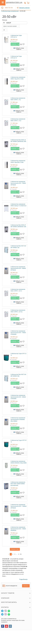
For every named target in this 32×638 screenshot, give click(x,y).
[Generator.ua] (14, 3)
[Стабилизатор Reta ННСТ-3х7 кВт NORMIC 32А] (6, 249)
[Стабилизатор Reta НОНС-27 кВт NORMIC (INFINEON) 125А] (6, 228)
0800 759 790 (9, 8)
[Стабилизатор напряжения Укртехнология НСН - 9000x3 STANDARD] (6, 399)
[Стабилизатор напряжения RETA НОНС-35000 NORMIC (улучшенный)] (6, 486)
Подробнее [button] (22, 579)
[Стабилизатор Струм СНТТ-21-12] (6, 357)
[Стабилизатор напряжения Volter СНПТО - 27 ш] (6, 122)
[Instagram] (10, 626)
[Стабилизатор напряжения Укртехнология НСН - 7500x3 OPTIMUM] (6, 185)
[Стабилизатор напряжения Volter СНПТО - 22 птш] (6, 314)
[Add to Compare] (21, 44)
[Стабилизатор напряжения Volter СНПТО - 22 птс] (6, 293)
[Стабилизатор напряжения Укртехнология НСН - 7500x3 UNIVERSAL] (6, 531)
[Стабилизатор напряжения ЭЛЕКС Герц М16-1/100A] (6, 81)
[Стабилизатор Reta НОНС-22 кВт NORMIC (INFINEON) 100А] (6, 143)
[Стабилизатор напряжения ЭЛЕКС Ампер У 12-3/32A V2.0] (6, 208)
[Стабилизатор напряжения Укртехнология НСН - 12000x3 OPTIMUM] (6, 508)
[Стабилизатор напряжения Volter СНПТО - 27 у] (6, 102)
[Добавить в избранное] (23, 44)
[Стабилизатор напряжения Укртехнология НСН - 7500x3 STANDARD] (6, 334)
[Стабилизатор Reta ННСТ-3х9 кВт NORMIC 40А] (6, 378)
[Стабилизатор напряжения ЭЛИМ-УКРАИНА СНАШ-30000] (6, 465)
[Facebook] (2, 626)
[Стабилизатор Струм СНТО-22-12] (6, 39)
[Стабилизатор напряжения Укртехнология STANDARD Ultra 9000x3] (6, 421)
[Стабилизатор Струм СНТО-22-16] (6, 60)
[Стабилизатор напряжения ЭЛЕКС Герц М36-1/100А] (6, 164)
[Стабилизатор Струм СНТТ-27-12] (6, 444)
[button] (2, 8)
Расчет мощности (11, 585)
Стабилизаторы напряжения (9, 11)
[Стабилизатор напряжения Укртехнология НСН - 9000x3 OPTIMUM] (6, 270)
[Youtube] (6, 626)
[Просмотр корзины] (29, 3)
